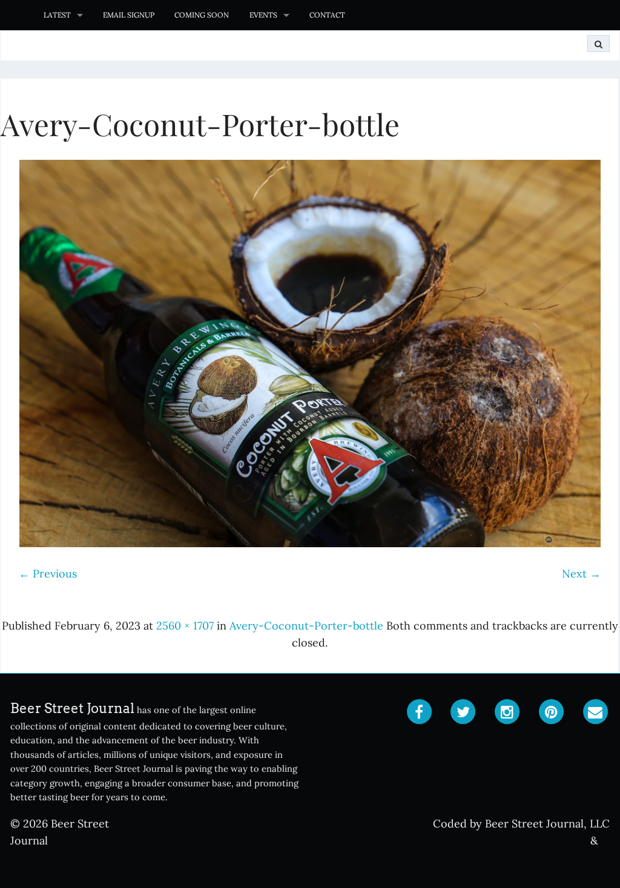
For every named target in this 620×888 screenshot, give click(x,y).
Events (263, 14)
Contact (327, 14)
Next (581, 573)
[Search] (598, 43)
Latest (57, 14)
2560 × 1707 (185, 626)
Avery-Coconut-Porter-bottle (306, 626)
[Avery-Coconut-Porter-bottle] (310, 353)
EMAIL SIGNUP (128, 14)
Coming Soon (201, 14)
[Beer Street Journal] (16, 15)
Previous (48, 573)
